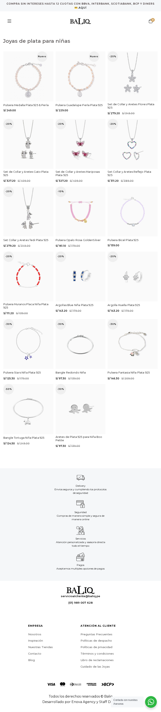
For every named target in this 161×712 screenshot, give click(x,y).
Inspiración (35, 640)
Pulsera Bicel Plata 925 (123, 240)
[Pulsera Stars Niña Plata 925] (28, 344)
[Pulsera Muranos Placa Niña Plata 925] (28, 277)
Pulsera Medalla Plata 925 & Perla (26, 105)
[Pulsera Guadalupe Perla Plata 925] (81, 76)
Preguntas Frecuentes (96, 634)
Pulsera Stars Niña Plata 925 (22, 372)
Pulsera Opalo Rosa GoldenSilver (78, 240)
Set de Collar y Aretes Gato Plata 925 (25, 173)
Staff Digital (109, 702)
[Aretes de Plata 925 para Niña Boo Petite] (81, 409)
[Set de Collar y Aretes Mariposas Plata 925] (81, 144)
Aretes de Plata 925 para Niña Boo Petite (79, 438)
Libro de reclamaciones (97, 660)
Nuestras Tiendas (40, 647)
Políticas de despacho (96, 640)
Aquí (83, 7)
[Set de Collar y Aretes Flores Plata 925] (133, 76)
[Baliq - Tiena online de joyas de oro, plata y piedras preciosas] (80, 21)
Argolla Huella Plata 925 (124, 305)
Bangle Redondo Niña (71, 372)
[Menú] (9, 21)
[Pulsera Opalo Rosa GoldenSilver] (81, 212)
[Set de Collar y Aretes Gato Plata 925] (28, 144)
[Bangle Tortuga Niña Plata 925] (28, 409)
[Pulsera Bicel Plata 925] (133, 212)
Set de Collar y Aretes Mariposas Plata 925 (78, 173)
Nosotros (34, 634)
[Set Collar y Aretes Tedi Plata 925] (28, 212)
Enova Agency (83, 702)
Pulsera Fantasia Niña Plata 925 (129, 372)
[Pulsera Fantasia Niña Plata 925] (133, 344)
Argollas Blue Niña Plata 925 (74, 305)
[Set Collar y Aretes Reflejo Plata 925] (133, 144)
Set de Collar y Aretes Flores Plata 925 (131, 106)
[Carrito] (150, 21)
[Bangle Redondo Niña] (81, 344)
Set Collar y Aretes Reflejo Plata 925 (129, 173)
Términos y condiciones (97, 653)
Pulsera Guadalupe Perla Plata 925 (79, 105)
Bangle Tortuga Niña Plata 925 (23, 437)
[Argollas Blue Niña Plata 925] (81, 276)
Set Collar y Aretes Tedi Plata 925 (25, 240)
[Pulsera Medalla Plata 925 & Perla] (28, 76)
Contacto (34, 653)
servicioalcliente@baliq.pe (80, 596)
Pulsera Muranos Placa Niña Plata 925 (25, 306)
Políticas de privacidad (96, 647)
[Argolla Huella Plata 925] (133, 276)
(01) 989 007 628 (80, 602)
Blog (31, 660)
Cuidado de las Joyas (95, 666)
